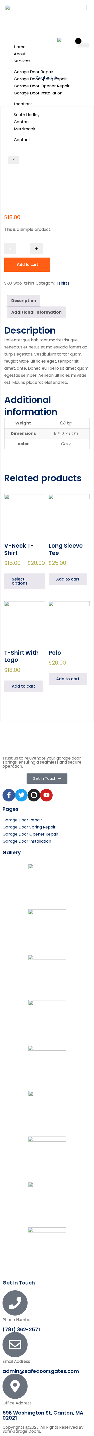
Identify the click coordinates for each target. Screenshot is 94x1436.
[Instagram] (34, 795)
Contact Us (47, 78)
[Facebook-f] (9, 795)
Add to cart (27, 264)
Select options (20, 581)
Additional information (36, 312)
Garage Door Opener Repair (42, 86)
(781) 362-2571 (21, 1329)
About (20, 54)
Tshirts (62, 283)
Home (20, 47)
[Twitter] (21, 795)
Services (22, 61)
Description (23, 301)
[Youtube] (46, 795)
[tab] (23, 301)
